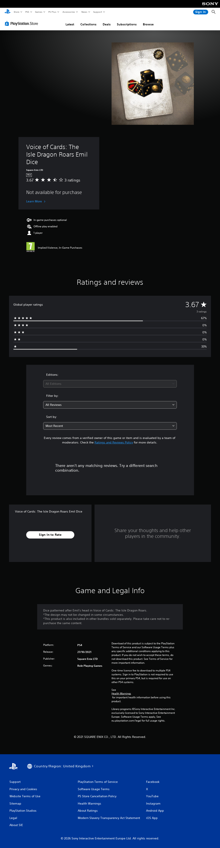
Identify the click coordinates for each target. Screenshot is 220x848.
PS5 (27, 11)
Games (38, 11)
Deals (107, 24)
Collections (88, 24)
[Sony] (210, 7)
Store (16, 11)
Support (97, 11)
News (84, 11)
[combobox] (110, 384)
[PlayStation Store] (22, 23)
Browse (148, 24)
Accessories (68, 11)
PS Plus (52, 11)
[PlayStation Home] (7, 12)
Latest (70, 24)
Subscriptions (127, 24)
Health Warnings (121, 693)
